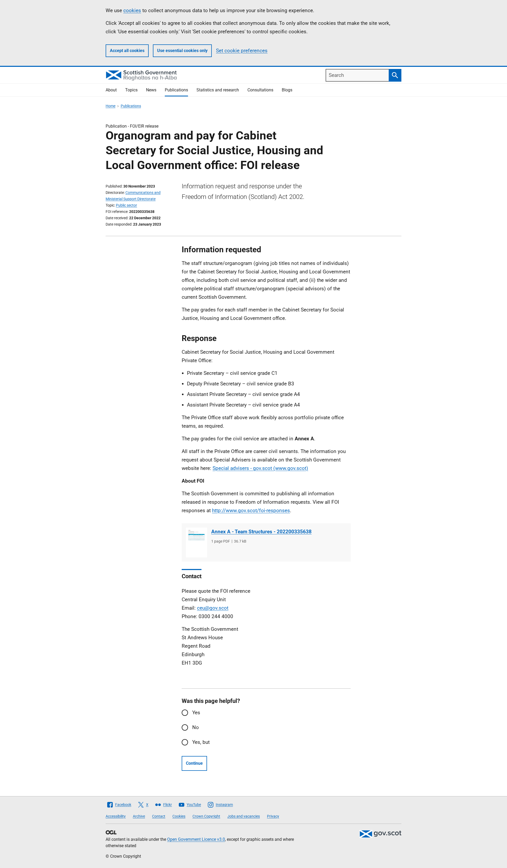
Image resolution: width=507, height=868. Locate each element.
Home (110, 106)
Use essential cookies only (182, 50)
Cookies (178, 816)
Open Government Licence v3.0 (196, 839)
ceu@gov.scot (212, 608)
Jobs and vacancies (243, 816)
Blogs (287, 89)
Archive (139, 816)
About (111, 89)
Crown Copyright (206, 816)
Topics (131, 89)
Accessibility (116, 816)
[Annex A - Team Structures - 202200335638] (196, 542)
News (151, 89)
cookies (132, 10)
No (195, 727)
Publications (176, 89)
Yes (196, 713)
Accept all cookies (127, 50)
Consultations (260, 89)
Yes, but (201, 742)
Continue (194, 763)
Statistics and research (217, 89)
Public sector (126, 205)
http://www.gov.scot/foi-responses (251, 510)
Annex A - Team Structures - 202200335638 (261, 532)
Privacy (273, 816)
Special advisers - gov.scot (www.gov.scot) (260, 468)
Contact (158, 816)
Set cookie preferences (241, 51)
